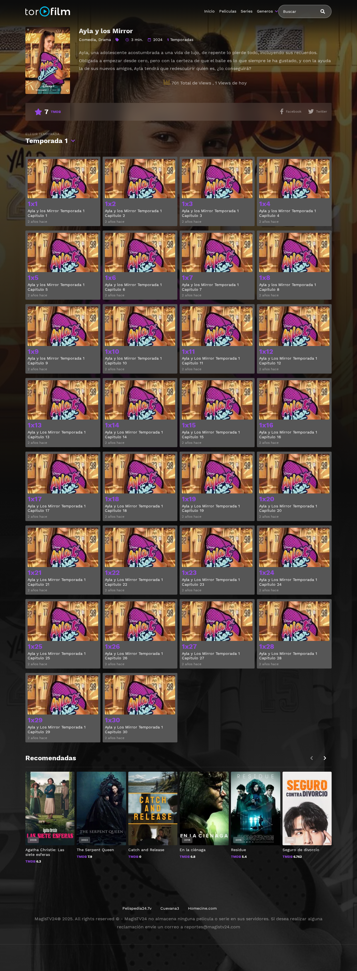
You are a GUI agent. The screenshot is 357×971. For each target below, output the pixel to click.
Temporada (46, 138)
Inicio (209, 11)
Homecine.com (202, 908)
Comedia (87, 39)
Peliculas (227, 11)
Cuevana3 (169, 908)
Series (246, 11)
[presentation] (325, 758)
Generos (265, 11)
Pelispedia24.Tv (136, 908)
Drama (104, 39)
